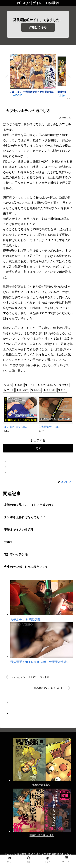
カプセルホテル (48, 385)
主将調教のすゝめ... (49, 426)
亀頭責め (23, 390)
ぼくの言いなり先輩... (15, 426)
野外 (63, 390)
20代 (9, 385)
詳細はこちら (38, 27)
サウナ (65, 385)
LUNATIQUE (16, 95)
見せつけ (50, 390)
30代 (20, 385)
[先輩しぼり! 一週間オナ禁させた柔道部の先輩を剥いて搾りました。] (33, 72)
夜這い (37, 390)
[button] (68, 601)
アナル (31, 385)
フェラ (10, 390)
